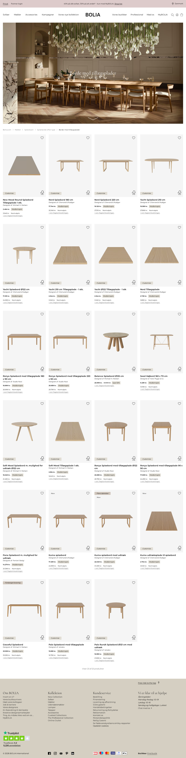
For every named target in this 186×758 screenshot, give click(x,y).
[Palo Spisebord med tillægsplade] (70, 619)
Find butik (152, 753)
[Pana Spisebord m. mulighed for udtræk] (24, 531)
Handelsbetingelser (102, 707)
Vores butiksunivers (12, 699)
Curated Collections (57, 715)
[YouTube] (61, 753)
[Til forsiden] (93, 15)
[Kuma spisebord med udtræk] (115, 529)
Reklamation (99, 712)
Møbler (51, 702)
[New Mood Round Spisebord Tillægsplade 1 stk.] (24, 175)
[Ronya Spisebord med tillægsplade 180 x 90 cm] (24, 352)
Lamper (52, 707)
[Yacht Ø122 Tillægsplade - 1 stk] (115, 263)
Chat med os (144, 708)
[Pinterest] (66, 753)
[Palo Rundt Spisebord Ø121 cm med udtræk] (115, 620)
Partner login (17, 4)
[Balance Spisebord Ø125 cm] (115, 349)
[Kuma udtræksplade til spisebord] (161, 529)
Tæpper (51, 710)
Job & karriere (9, 704)
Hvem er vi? (8, 697)
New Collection (55, 697)
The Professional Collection (60, 718)
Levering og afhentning (104, 702)
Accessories (53, 712)
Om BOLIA (11, 693)
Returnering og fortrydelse (105, 710)
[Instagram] (55, 753)
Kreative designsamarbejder (16, 712)
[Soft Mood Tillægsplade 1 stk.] (70, 440)
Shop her (118, 4)
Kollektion (55, 693)
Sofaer (51, 699)
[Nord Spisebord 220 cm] (115, 174)
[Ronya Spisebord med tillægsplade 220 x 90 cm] (70, 352)
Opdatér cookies (101, 726)
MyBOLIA (7, 718)
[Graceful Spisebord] (24, 619)
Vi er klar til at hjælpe (152, 693)
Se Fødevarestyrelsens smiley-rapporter (111, 723)
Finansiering (99, 699)
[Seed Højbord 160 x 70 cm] (161, 350)
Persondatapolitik (101, 718)
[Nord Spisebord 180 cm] (70, 174)
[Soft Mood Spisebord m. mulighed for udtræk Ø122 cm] (24, 441)
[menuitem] (7, 14)
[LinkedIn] (72, 753)
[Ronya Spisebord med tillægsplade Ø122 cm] (115, 441)
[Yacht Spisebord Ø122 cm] (24, 263)
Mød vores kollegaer (12, 702)
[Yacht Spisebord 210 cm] (161, 174)
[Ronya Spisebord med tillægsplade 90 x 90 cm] (161, 441)
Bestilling (97, 697)
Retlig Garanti (99, 720)
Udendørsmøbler (56, 704)
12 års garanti (99, 704)
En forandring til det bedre (15, 710)
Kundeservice (102, 693)
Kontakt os (98, 715)
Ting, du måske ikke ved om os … (18, 715)
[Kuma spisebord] (70, 529)
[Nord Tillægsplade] (161, 263)
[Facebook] (49, 753)
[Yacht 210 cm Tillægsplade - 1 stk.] (70, 263)
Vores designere (10, 707)
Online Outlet (54, 720)
